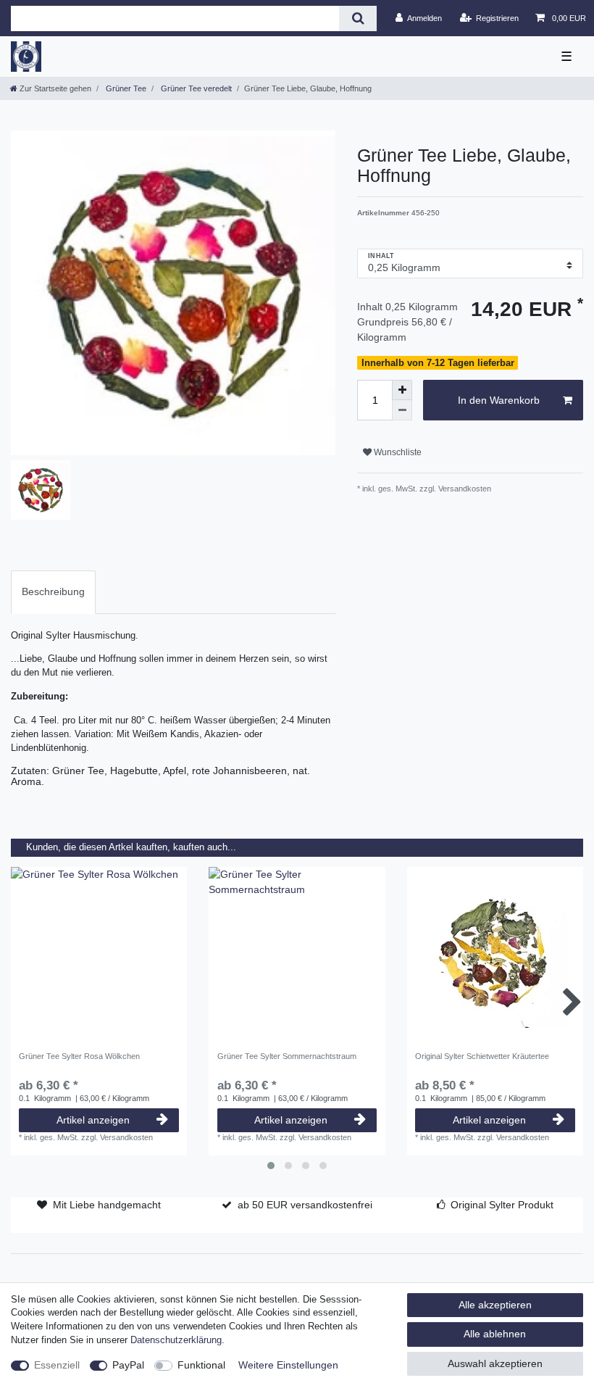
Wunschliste (397, 452)
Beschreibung (53, 591)
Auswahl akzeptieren (495, 1363)
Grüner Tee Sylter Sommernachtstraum (286, 1056)
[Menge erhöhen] (402, 390)
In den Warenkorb (499, 400)
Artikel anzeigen (93, 1120)
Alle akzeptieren (495, 1305)
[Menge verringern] (402, 410)
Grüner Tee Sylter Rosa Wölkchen (79, 1056)
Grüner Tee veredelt (195, 88)
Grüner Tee (125, 88)
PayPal (128, 1365)
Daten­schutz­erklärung (176, 1340)
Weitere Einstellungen (288, 1365)
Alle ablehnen (495, 1334)
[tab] (53, 591)
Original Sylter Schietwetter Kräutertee (482, 1056)
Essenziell (57, 1365)
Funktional (201, 1365)
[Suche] (357, 18)
